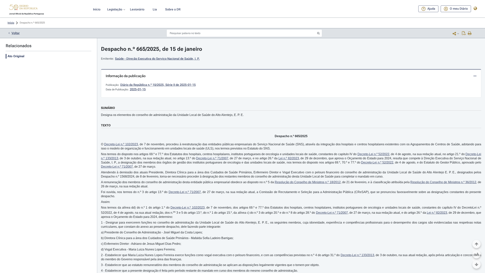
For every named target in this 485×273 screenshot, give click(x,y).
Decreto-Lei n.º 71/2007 (212, 158)
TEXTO (106, 125)
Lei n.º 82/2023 (288, 158)
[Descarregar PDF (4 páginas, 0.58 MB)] (464, 33)
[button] (23, 8)
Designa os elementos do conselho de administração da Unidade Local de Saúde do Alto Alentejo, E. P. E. (172, 115)
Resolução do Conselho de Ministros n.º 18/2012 (308, 182)
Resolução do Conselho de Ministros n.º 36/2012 (443, 182)
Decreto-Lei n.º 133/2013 (357, 255)
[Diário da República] (23, 8)
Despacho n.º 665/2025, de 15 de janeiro (151, 49)
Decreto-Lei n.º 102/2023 (121, 144)
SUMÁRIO (108, 108)
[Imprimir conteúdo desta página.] (470, 33)
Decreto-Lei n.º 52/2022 (373, 154)
